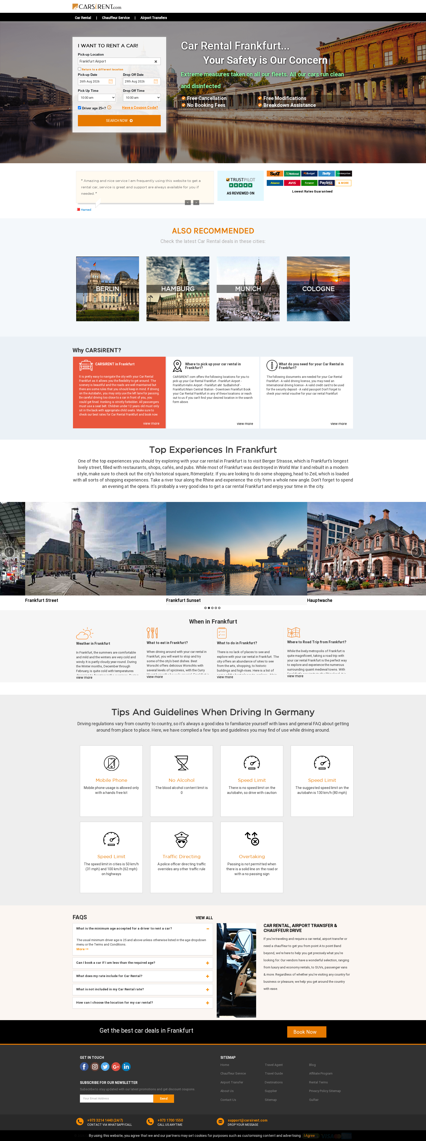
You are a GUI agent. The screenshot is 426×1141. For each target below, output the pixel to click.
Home (224, 1065)
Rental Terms (318, 1082)
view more (151, 423)
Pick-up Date (87, 75)
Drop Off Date (133, 75)
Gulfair (314, 1100)
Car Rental (83, 17)
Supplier (271, 1091)
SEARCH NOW (118, 121)
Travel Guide (274, 1073)
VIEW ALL (204, 918)
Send (164, 1098)
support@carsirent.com (247, 1120)
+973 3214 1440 (100, 1120)
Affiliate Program (321, 1073)
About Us (227, 1091)
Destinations (274, 1082)
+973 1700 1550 (170, 1120)
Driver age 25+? (93, 108)
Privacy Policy (318, 1091)
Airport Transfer (231, 1082)
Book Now (306, 1032)
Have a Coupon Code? (140, 108)
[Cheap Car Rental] (97, 5)
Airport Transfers (154, 17)
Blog (312, 1065)
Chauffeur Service (116, 17)
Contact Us (228, 1100)
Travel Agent (274, 1065)
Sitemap (271, 1100)
